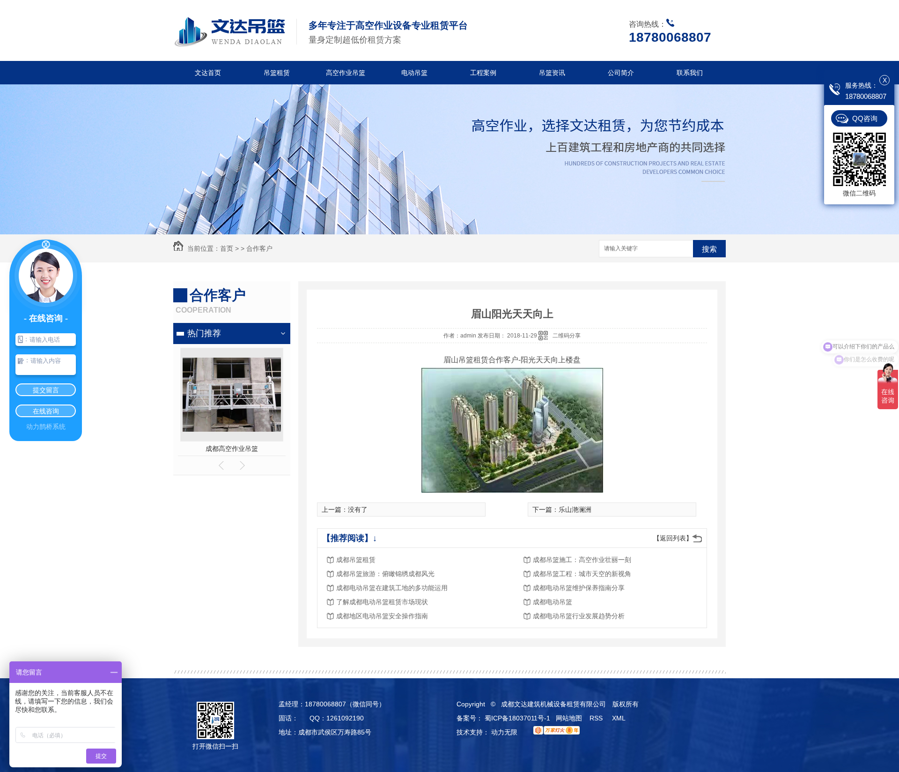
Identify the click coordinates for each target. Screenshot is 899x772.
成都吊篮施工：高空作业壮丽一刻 (582, 559)
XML (619, 718)
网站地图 (569, 718)
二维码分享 (567, 335)
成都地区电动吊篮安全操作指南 (382, 616)
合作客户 (259, 248)
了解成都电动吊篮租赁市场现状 (382, 602)
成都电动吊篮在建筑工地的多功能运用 (392, 588)
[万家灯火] (554, 732)
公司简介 (621, 72)
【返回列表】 (673, 538)
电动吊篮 (414, 72)
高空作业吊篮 (345, 72)
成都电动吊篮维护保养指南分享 (579, 588)
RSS (597, 718)
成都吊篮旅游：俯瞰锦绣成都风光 (385, 573)
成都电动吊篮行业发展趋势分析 (579, 616)
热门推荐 (204, 333)
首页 (226, 248)
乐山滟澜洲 (575, 509)
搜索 (709, 249)
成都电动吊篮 (552, 602)
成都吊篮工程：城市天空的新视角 (582, 573)
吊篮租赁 (277, 72)
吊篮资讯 (552, 72)
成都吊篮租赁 (231, 448)
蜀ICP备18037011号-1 (517, 718)
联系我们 (690, 72)
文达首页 (208, 72)
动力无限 (504, 732)
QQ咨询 (864, 118)
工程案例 (483, 72)
